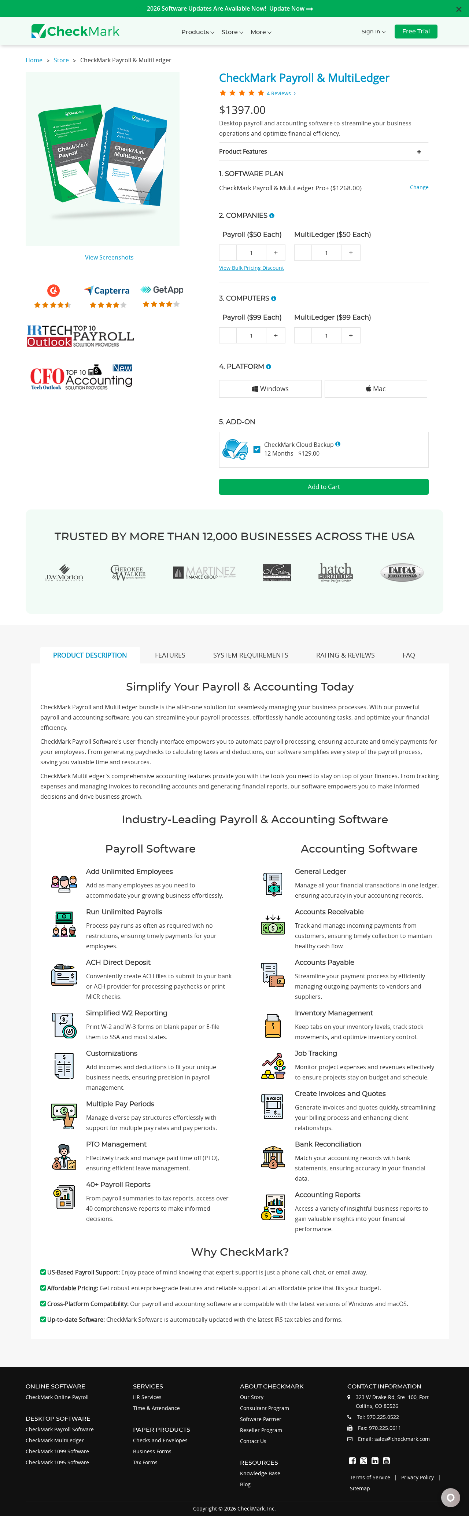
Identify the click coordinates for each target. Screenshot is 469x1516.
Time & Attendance (156, 1408)
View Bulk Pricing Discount (251, 267)
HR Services (147, 1397)
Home (34, 60)
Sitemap (360, 1488)
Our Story (251, 1397)
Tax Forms (145, 1462)
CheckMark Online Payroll (57, 1397)
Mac (378, 388)
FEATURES (170, 655)
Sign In (372, 31)
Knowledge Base (260, 1473)
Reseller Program (261, 1430)
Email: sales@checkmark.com (394, 1438)
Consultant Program (264, 1408)
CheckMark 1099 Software (57, 1451)
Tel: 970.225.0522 (378, 1416)
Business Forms (152, 1451)
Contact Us (253, 1441)
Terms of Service (370, 1477)
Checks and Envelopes (160, 1440)
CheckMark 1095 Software (57, 1462)
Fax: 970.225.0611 (379, 1427)
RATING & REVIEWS (345, 655)
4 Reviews (279, 93)
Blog (245, 1484)
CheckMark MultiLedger (55, 1440)
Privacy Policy (417, 1477)
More (259, 32)
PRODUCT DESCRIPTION (90, 655)
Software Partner (260, 1419)
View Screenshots (109, 257)
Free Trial (416, 31)
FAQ (409, 655)
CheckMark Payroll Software (60, 1429)
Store (230, 32)
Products (195, 32)
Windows (273, 388)
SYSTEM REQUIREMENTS (250, 655)
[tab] (324, 151)
